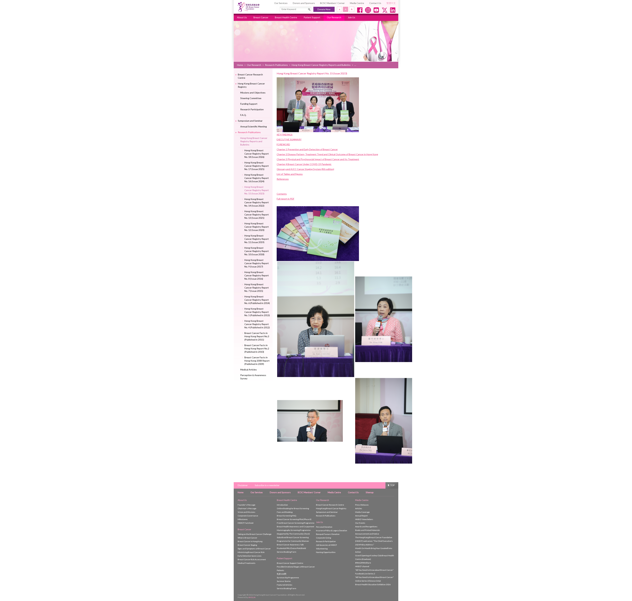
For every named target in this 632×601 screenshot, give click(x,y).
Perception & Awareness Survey (253, 377)
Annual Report (361, 515)
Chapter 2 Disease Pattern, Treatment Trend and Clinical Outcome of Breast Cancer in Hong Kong (327, 154)
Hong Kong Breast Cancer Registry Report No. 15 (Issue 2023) (256, 190)
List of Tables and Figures (290, 174)
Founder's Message (246, 505)
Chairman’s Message (247, 508)
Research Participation (252, 109)
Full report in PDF (285, 198)
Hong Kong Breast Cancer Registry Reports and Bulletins (321, 65)
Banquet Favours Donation (328, 534)
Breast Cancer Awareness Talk (290, 544)
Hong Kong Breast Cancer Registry (251, 85)
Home (240, 65)
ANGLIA (251, 597)
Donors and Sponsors (304, 3)
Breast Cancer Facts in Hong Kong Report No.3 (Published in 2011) (256, 336)
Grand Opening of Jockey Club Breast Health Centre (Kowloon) (374, 557)
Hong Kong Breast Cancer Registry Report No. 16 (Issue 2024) (256, 178)
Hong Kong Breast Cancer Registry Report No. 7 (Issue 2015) (256, 287)
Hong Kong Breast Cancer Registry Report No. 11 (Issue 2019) (256, 239)
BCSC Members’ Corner (332, 3)
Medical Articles (248, 369)
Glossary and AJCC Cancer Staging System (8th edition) (305, 169)
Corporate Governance (248, 515)
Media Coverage (362, 512)
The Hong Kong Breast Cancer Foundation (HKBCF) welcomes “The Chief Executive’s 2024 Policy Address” (374, 541)
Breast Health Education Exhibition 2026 (373, 584)
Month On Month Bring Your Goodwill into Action (373, 550)
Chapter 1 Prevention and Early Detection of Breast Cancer (307, 149)
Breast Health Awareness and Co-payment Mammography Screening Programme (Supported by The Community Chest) (295, 530)
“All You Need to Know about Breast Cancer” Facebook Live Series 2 (374, 572)
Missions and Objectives (252, 92)
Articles (358, 508)
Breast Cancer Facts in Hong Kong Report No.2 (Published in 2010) (256, 348)
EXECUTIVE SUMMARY (289, 139)
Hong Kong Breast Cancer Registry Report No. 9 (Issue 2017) (256, 263)
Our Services (281, 3)
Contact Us (375, 3)
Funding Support (248, 103)
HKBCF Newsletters (364, 519)
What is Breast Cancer (247, 537)
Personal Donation (324, 527)
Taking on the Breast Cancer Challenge (254, 534)
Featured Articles (284, 585)
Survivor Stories (284, 581)
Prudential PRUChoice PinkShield (291, 548)
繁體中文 (391, 3)
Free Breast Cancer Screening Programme (295, 523)
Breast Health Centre (286, 17)
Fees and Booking (284, 512)
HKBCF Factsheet (245, 523)
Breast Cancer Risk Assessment (252, 559)
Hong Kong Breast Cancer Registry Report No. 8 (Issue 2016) (256, 275)
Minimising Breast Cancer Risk (251, 552)
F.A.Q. (243, 115)
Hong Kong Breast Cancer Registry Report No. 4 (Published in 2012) (257, 324)
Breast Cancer (260, 17)
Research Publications (276, 65)
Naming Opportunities (326, 552)
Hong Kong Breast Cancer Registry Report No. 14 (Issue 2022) (256, 202)
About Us (242, 17)
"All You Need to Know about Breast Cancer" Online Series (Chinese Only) (374, 579)
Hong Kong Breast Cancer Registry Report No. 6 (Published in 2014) (257, 299)
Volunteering (322, 548)
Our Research (334, 17)
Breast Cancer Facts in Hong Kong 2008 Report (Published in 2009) (257, 360)
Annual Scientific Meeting (253, 126)
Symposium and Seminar (250, 120)
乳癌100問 (281, 574)
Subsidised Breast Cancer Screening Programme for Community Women (293, 539)
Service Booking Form (286, 552)
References (283, 179)
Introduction (282, 505)
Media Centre (357, 3)
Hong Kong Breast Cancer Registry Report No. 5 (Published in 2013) (257, 312)
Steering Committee (250, 98)
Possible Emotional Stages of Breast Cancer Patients (296, 568)
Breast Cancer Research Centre (250, 76)
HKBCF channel (362, 566)
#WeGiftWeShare (363, 563)
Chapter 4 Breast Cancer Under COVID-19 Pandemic (304, 164)
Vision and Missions (246, 512)
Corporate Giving (323, 537)
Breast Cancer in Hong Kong (250, 541)
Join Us (351, 17)
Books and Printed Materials (367, 530)
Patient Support (312, 17)
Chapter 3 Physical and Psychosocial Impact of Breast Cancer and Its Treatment (318, 159)
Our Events (360, 523)
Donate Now (323, 9)
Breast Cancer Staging (247, 545)
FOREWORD (283, 144)
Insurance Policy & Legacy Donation (331, 530)
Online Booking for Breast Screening (293, 508)
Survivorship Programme (288, 577)
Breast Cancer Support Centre (290, 563)
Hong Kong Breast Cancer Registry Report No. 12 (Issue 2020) (256, 226)
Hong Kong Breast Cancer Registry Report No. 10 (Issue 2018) (256, 251)
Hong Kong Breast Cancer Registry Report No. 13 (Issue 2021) (256, 214)
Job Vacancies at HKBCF (326, 545)
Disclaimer (243, 485)
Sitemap (370, 492)
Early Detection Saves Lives (250, 556)
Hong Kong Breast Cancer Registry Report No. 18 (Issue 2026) (256, 153)
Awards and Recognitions (366, 526)
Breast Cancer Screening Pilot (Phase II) (294, 519)
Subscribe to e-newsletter (267, 485)
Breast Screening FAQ (286, 515)
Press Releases (362, 505)
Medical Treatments (246, 563)
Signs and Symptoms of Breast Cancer (254, 548)
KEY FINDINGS (284, 134)
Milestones (243, 519)
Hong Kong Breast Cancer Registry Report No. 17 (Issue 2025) (256, 165)
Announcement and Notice (367, 534)
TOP (392, 485)
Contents (282, 193)
